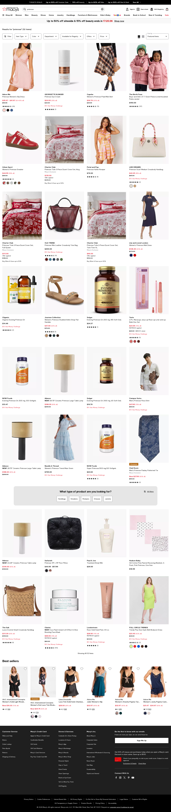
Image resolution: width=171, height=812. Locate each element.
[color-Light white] (149, 713)
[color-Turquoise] (50, 259)
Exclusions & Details (129, 763)
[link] (22, 102)
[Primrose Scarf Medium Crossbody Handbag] (149, 140)
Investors (89, 748)
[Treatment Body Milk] (106, 533)
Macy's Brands (63, 752)
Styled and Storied (93, 773)
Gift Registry (63, 786)
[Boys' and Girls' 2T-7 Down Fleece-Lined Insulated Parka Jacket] (149, 67)
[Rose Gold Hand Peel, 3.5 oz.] (106, 600)
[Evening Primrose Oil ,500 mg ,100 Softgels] (22, 371)
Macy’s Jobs (91, 757)
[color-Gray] (57, 259)
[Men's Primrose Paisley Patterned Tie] (149, 439)
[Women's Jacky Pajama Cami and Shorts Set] (156, 681)
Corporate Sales (92, 740)
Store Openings (64, 773)
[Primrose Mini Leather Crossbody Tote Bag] (64, 216)
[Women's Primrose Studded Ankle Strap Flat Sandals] (64, 290)
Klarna (4, 740)
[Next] (39, 67)
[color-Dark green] (120, 713)
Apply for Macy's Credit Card (39, 736)
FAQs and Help (7, 736)
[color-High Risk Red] (134, 646)
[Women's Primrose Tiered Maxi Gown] (64, 439)
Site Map (90, 765)
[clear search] (102, 9)
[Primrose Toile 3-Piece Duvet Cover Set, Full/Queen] (22, 216)
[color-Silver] (11, 183)
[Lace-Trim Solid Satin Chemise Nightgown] (71, 681)
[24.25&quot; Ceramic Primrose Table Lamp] (22, 533)
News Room (91, 761)
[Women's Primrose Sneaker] (22, 140)
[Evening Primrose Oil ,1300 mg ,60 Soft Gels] (106, 371)
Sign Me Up (141, 740)
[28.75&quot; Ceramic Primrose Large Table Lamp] (64, 371)
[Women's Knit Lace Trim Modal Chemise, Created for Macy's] (43, 681)
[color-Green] (15, 183)
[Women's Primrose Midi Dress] (149, 216)
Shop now (119, 21)
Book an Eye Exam (65, 778)
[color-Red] (4, 183)
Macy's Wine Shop (65, 757)
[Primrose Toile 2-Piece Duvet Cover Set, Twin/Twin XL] (106, 216)
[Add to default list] (25, 668)
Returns (4, 752)
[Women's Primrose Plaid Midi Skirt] (106, 67)
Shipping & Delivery (8, 757)
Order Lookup (6, 744)
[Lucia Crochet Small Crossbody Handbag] (22, 600)
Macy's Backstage (65, 748)
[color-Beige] (8, 183)
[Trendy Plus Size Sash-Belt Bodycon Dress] (149, 600)
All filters (150, 491)
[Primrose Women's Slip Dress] (22, 67)
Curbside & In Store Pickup (67, 736)
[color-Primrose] (131, 341)
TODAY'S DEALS (35, 2)
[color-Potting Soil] (142, 646)
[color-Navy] (54, 259)
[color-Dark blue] (11, 110)
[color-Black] (8, 110)
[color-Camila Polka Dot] (39, 716)
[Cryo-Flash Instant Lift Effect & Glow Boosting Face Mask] (64, 600)
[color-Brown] (19, 183)
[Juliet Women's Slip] (99, 681)
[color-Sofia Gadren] (32, 716)
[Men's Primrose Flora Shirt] (149, 371)
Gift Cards (33, 744)
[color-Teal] (54, 335)
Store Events (63, 769)
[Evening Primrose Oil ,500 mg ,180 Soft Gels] (106, 290)
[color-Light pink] (4, 110)
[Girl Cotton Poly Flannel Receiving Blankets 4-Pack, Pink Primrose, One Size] (149, 533)
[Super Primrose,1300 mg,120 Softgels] (106, 439)
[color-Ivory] (131, 186)
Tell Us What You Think (66, 782)
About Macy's (91, 736)
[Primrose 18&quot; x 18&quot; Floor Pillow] (64, 533)
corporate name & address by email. (122, 807)
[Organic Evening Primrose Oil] (22, 290)
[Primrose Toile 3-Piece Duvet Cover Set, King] (64, 140)
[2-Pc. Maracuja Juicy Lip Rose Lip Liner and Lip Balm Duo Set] (149, 290)
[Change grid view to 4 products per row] (139, 36)
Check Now (142, 763)
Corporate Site (91, 744)
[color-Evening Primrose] (131, 646)
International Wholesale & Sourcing (98, 752)
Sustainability (91, 769)
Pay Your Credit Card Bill (38, 757)
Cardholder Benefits (37, 740)
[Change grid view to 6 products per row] (143, 36)
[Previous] (5, 67)
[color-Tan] (46, 335)
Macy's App (62, 744)
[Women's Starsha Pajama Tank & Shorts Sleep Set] (127, 681)
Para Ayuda (6, 748)
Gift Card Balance (36, 748)
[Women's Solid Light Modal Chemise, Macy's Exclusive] (15, 681)
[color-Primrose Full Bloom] (138, 341)
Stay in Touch (63, 765)
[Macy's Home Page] (10, 9)
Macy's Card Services (37, 752)
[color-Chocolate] (57, 335)
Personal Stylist (64, 761)
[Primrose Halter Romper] (106, 140)
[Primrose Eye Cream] (64, 67)
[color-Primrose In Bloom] (134, 341)
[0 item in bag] (167, 9)
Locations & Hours (64, 740)
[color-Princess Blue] (138, 646)
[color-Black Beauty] (146, 646)
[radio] (4, 110)
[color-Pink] (50, 570)
